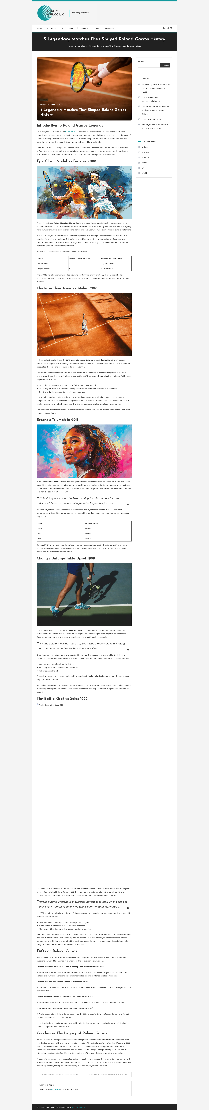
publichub (60, 104)
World (72, 28)
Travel (96, 28)
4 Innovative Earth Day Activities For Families (61, 1074)
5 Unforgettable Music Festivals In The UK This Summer (110, 1074)
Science (84, 28)
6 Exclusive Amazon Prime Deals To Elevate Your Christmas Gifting (155, 110)
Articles (51, 28)
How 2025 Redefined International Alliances (151, 99)
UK (62, 28)
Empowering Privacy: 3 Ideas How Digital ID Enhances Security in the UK (156, 88)
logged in (55, 1089)
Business (109, 28)
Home (39, 28)
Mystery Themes (78, 1107)
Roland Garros (71, 132)
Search (166, 28)
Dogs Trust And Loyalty (151, 119)
